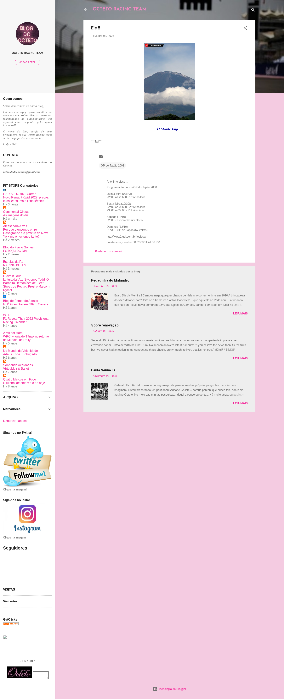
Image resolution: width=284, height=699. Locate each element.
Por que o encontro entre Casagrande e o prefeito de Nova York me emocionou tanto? (25, 233)
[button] (245, 29)
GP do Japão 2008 (112, 165)
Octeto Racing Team (27, 53)
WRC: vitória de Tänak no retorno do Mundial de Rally (26, 338)
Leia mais (240, 313)
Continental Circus (16, 211)
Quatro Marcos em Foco (19, 379)
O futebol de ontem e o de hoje (24, 383)
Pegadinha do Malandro (110, 280)
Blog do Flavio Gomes (18, 247)
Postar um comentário (109, 251)
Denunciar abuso (15, 420)
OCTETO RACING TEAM (119, 9)
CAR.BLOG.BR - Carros (19, 194)
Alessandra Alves (15, 226)
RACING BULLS (14, 265)
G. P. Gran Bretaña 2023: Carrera (25, 304)
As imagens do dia (16, 215)
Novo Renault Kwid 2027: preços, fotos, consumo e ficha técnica (26, 199)
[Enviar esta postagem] (101, 157)
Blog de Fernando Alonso (20, 300)
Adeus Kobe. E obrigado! (20, 354)
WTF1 (7, 315)
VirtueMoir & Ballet (16, 368)
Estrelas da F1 (13, 261)
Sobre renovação (105, 325)
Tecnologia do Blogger (172, 688)
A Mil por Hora (13, 333)
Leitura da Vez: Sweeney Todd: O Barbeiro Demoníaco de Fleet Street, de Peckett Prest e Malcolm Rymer (26, 285)
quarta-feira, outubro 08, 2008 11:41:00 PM (133, 242)
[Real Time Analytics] (11, 624)
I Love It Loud (12, 276)
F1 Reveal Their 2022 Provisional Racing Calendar (26, 320)
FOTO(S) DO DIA (15, 250)
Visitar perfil (27, 62)
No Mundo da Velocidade (20, 350)
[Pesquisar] (253, 10)
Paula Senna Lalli (104, 370)
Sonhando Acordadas (18, 365)
